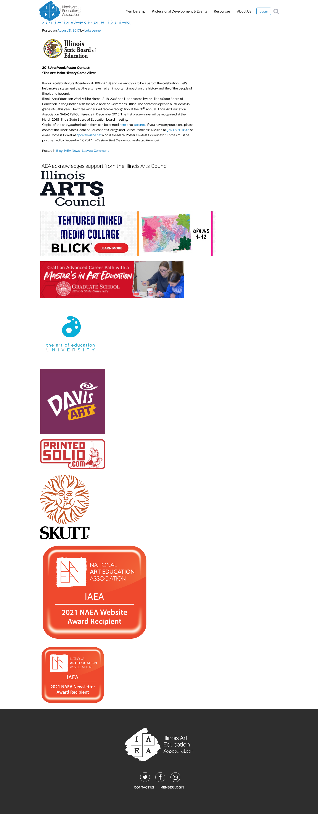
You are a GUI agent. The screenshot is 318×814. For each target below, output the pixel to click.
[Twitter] (145, 777)
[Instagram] (175, 777)
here (122, 124)
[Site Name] (59, 11)
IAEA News (72, 150)
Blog (59, 150)
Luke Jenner (93, 30)
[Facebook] (160, 777)
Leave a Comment (95, 150)
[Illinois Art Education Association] (159, 744)
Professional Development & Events (179, 11)
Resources (222, 11)
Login (264, 11)
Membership (135, 11)
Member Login (172, 787)
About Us (244, 11)
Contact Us (144, 787)
